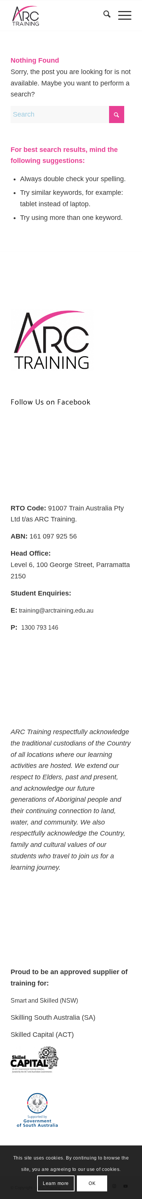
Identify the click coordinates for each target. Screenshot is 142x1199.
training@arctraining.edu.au (55, 610)
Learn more (56, 1183)
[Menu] (121, 15)
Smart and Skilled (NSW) (44, 1000)
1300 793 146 (39, 627)
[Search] (103, 15)
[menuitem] (103, 15)
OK (92, 1183)
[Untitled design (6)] (59, 15)
